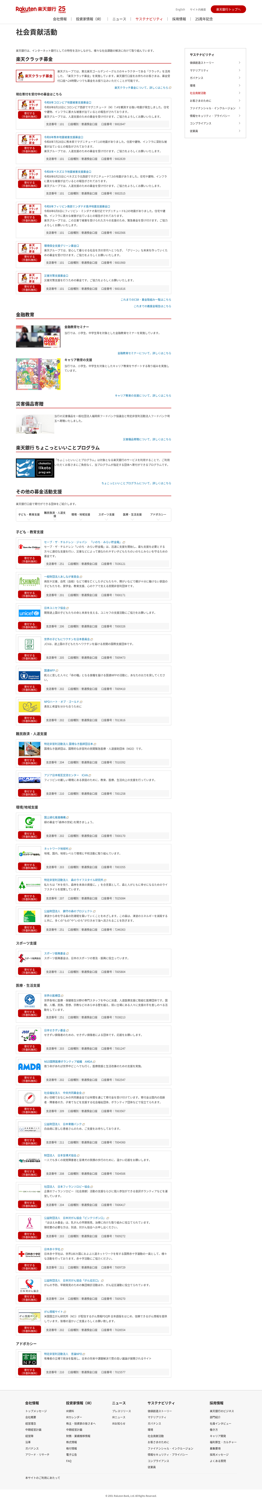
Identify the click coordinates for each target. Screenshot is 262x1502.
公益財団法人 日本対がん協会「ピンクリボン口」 (75, 1218)
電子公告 (71, 1454)
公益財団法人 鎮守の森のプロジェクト (68, 911)
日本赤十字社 (52, 1249)
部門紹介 (215, 1417)
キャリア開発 (218, 1436)
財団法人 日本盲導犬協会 (60, 1155)
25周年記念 (204, 18)
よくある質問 (218, 1460)
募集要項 (215, 1448)
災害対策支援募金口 (56, 275)
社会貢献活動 (198, 93)
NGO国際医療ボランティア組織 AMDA (68, 1061)
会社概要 (30, 1417)
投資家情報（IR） (89, 18)
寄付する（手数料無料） (29, 114)
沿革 (28, 1442)
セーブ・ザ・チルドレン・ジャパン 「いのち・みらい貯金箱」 (83, 542)
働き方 (214, 1429)
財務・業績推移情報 (78, 1436)
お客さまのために (200, 100)
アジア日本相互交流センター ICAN (66, 775)
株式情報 (71, 1442)
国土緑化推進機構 (55, 817)
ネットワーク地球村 (56, 848)
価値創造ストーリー (202, 62)
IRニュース (118, 1417)
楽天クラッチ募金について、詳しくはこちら (141, 87)
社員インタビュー (220, 1423)
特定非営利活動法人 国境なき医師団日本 (68, 744)
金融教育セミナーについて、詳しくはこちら (144, 353)
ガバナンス (196, 78)
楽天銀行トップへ (228, 9)
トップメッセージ (36, 1411)
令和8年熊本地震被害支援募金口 (63, 137)
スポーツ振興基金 (55, 953)
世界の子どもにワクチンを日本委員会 (67, 639)
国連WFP (49, 670)
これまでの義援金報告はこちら (152, 306)
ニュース (119, 18)
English (180, 9)
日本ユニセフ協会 (55, 608)
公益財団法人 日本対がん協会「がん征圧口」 (72, 1280)
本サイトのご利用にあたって (42, 1478)
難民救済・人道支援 (55, 514)
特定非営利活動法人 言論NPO (63, 1354)
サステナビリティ (149, 18)
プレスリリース (121, 1411)
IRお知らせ (118, 1423)
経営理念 (30, 1423)
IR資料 (70, 1411)
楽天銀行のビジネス (222, 1411)
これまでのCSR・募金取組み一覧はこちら (146, 299)
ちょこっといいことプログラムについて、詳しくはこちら (136, 483)
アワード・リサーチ (37, 1454)
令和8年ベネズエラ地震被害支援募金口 (67, 171)
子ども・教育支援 (29, 514)
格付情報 (71, 1448)
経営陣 (29, 1436)
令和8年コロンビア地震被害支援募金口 (67, 102)
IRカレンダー (74, 1417)
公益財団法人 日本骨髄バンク (63, 1124)
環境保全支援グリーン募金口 (61, 245)
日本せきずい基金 (55, 1030)
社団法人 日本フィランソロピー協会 (67, 1186)
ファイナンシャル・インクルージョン (213, 108)
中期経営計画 (33, 1429)
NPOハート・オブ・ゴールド (61, 701)
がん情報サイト (53, 1311)
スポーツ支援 (106, 514)
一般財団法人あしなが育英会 (61, 576)
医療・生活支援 (132, 514)
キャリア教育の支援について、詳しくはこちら (143, 395)
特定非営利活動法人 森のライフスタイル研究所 (73, 880)
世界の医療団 (52, 995)
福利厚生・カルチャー (223, 1442)
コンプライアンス (200, 123)
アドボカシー (158, 514)
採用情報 (179, 18)
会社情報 (60, 18)
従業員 (194, 131)
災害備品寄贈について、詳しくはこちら (147, 439)
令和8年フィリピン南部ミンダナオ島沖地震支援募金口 (77, 206)
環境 (192, 85)
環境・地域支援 (80, 514)
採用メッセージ (219, 1454)
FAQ (68, 1460)
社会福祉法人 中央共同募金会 (63, 1093)
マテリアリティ (199, 70)
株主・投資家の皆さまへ (81, 1423)
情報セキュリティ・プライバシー (210, 116)
